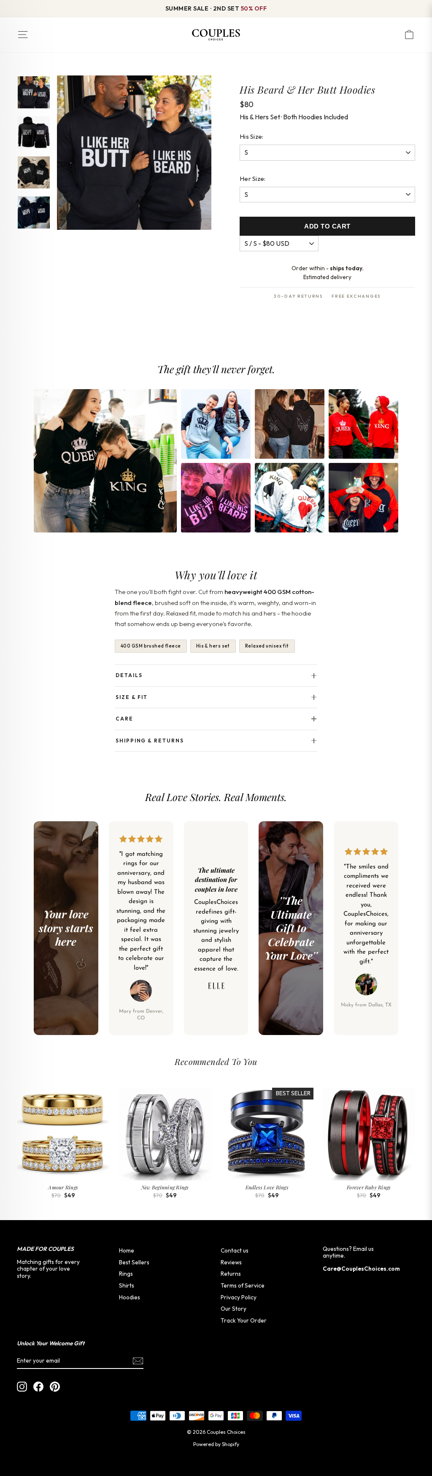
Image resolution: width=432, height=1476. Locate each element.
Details (129, 675)
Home (126, 1250)
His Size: (252, 136)
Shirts (126, 1285)
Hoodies (129, 1297)
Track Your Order (244, 1320)
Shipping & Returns (150, 740)
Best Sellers (134, 1262)
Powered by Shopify (216, 1444)
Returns (231, 1273)
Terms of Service (243, 1285)
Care (124, 718)
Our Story (233, 1308)
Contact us (234, 1250)
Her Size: (253, 179)
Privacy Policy (238, 1297)
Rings (126, 1273)
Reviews (231, 1262)
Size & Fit (132, 697)
